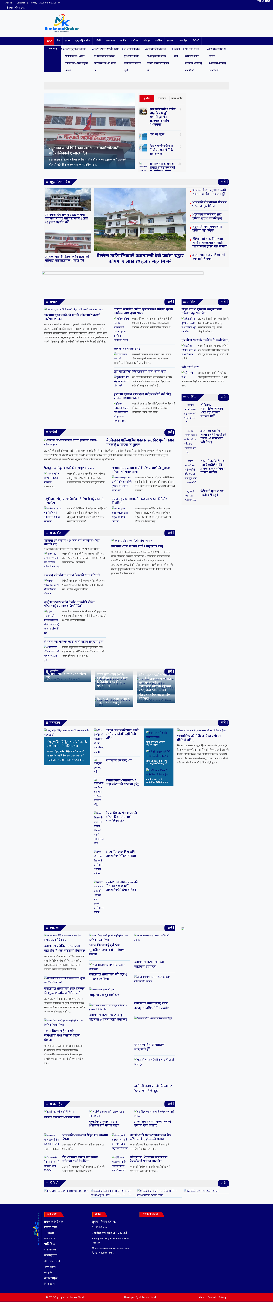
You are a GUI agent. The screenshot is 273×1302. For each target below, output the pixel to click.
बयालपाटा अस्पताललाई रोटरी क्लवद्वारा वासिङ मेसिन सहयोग (152, 1006)
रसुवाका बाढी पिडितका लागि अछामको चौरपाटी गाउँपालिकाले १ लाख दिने (67, 258)
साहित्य (134, 41)
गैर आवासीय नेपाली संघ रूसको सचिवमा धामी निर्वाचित (80, 1159)
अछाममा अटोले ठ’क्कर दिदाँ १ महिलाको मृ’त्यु (137, 546)
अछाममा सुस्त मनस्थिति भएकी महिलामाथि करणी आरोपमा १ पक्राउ (72, 317)
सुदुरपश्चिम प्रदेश (82, 41)
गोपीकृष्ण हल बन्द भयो (119, 760)
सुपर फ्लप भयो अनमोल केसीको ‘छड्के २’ (155, 743)
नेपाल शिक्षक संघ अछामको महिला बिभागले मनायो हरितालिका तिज (121, 817)
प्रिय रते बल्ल (157, 134)
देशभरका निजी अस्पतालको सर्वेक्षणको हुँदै (149, 1047)
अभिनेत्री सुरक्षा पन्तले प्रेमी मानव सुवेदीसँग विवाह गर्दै (156, 762)
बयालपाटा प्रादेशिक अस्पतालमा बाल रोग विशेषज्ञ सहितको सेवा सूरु (64, 948)
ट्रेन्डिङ (147, 98)
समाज (67, 41)
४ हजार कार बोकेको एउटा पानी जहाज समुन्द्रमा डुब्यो (74, 641)
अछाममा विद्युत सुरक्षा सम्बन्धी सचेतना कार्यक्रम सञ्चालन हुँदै (83, 150)
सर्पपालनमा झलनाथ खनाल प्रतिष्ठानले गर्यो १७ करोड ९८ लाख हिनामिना (162, 169)
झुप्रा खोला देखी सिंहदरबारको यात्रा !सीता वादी (140, 371)
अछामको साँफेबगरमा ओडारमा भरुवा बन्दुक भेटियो (209, 204)
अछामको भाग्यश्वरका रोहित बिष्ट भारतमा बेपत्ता (85, 1137)
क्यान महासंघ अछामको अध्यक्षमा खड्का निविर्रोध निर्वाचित (139, 501)
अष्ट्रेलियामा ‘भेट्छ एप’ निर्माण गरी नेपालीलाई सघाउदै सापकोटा (73, 501)
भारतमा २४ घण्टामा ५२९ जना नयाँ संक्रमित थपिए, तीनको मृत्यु (72, 542)
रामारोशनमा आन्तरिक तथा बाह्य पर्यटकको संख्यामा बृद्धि (122, 782)
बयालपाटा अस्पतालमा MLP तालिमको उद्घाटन (150, 964)
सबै (223, 182)
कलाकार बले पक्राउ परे (127, 349)
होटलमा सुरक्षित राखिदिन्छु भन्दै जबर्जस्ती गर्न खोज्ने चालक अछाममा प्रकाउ (142, 396)
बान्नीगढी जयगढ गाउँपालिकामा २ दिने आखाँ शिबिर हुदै (153, 1088)
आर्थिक (158, 41)
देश (58, 41)
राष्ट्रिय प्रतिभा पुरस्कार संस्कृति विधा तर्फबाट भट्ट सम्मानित (202, 311)
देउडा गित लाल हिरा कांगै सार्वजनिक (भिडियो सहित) (121, 853)
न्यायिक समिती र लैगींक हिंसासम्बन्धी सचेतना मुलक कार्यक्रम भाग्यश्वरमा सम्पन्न (143, 311)
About (9, 3)
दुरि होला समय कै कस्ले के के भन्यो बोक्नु (205, 340)
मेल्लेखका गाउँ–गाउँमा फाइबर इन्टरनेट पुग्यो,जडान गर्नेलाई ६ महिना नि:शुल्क (140, 442)
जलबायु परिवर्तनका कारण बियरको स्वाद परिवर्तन (72, 575)
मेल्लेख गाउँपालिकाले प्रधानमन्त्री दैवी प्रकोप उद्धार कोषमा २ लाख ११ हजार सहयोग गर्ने (140, 258)
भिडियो (196, 41)
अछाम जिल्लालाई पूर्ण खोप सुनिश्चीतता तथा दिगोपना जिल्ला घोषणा (62, 1035)
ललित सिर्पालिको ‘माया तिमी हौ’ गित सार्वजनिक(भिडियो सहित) (122, 734)
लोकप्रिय (162, 98)
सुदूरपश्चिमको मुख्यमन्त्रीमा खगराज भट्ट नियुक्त (207, 228)
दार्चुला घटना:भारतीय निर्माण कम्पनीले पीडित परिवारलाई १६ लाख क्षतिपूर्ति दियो (69, 604)
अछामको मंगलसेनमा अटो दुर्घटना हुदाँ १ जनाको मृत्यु (207, 216)
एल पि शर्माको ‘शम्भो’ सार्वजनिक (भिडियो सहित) (157, 781)
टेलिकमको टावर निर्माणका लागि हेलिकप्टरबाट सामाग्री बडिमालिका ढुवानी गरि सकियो (209, 242)
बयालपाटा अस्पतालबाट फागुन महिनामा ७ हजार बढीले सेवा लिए (108, 1017)
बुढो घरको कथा (190, 367)
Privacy (33, 3)
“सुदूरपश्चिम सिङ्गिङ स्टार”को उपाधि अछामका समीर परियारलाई (67, 744)
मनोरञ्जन (146, 41)
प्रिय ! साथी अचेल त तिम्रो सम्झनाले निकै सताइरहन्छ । (161, 150)
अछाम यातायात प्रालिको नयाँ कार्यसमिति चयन (208, 256)
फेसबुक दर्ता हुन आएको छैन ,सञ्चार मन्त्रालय (69, 468)
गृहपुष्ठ (49, 41)
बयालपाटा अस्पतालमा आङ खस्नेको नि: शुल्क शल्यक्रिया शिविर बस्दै (64, 991)
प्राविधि (98, 41)
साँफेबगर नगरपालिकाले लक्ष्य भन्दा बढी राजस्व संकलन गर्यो (211, 410)
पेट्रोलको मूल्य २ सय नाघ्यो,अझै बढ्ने (212, 493)
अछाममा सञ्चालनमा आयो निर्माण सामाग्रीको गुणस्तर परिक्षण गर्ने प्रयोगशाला (141, 470)
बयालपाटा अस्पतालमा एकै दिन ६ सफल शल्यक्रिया (108, 977)
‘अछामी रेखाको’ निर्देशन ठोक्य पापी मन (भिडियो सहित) (199, 738)
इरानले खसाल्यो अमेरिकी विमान (62, 1117)
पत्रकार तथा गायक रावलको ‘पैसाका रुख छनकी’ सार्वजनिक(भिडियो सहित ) (122, 885)
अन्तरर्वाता (110, 41)
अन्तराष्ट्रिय (183, 41)
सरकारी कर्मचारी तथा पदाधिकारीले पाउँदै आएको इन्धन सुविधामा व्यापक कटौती (213, 466)
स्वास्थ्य (170, 41)
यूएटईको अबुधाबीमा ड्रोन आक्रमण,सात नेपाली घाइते (104, 1123)
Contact (21, 3)
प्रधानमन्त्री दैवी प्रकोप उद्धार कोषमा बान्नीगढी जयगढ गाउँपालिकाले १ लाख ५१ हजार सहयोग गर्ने (66, 218)
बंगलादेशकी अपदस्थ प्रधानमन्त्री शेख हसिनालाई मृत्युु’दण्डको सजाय (150, 1137)
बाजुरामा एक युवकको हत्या (104, 995)
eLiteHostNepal (147, 1297)
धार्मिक (123, 41)
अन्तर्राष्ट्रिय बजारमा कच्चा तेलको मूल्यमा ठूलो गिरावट (152, 1123)
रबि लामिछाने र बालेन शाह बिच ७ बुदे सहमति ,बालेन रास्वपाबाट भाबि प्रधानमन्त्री (163, 117)
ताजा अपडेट (176, 98)
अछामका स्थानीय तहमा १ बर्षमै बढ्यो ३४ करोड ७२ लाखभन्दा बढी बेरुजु (213, 436)
